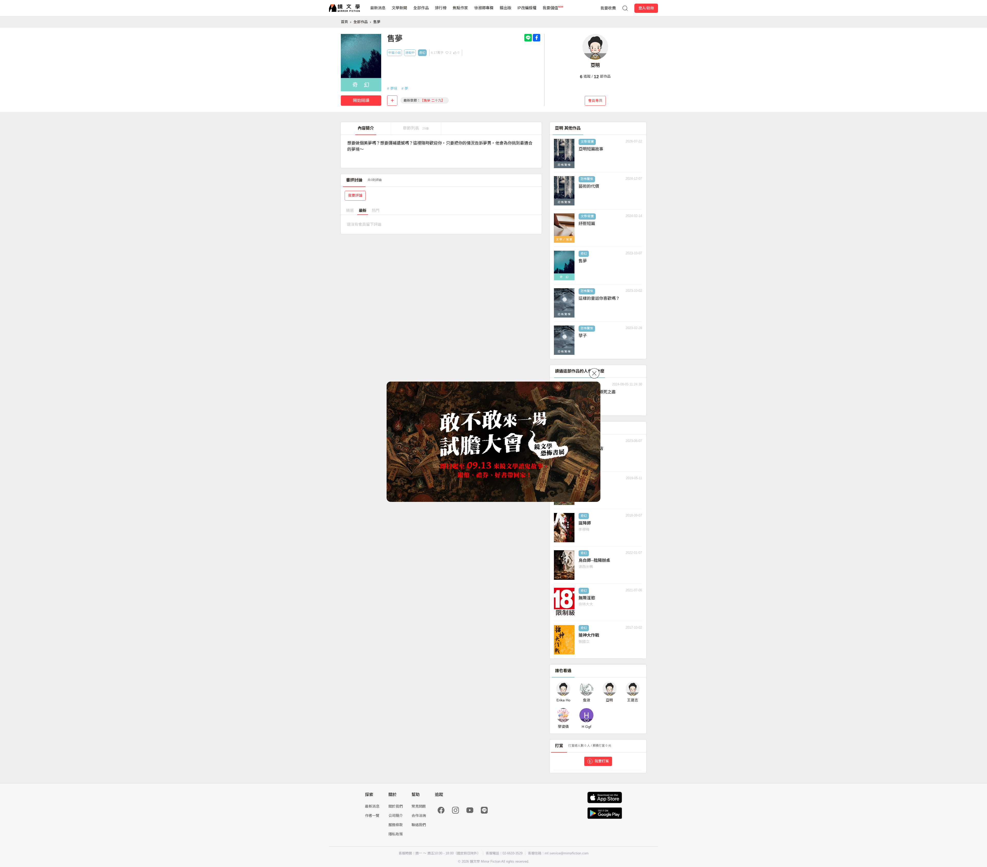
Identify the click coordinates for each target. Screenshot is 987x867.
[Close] (594, 373)
